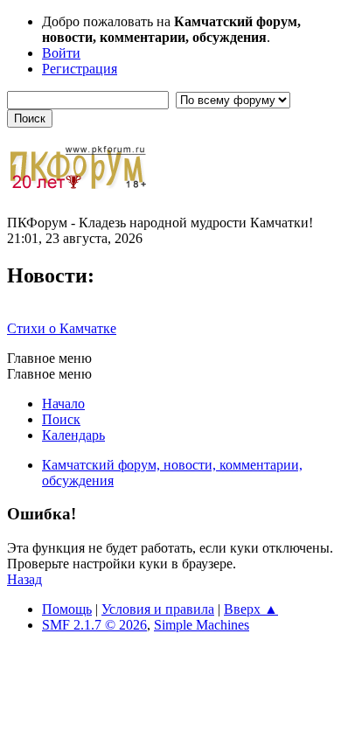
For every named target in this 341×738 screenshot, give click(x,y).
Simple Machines (201, 624)
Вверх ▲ (251, 609)
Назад (24, 579)
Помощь (67, 609)
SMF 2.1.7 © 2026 (94, 624)
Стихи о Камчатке (61, 328)
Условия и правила (157, 609)
